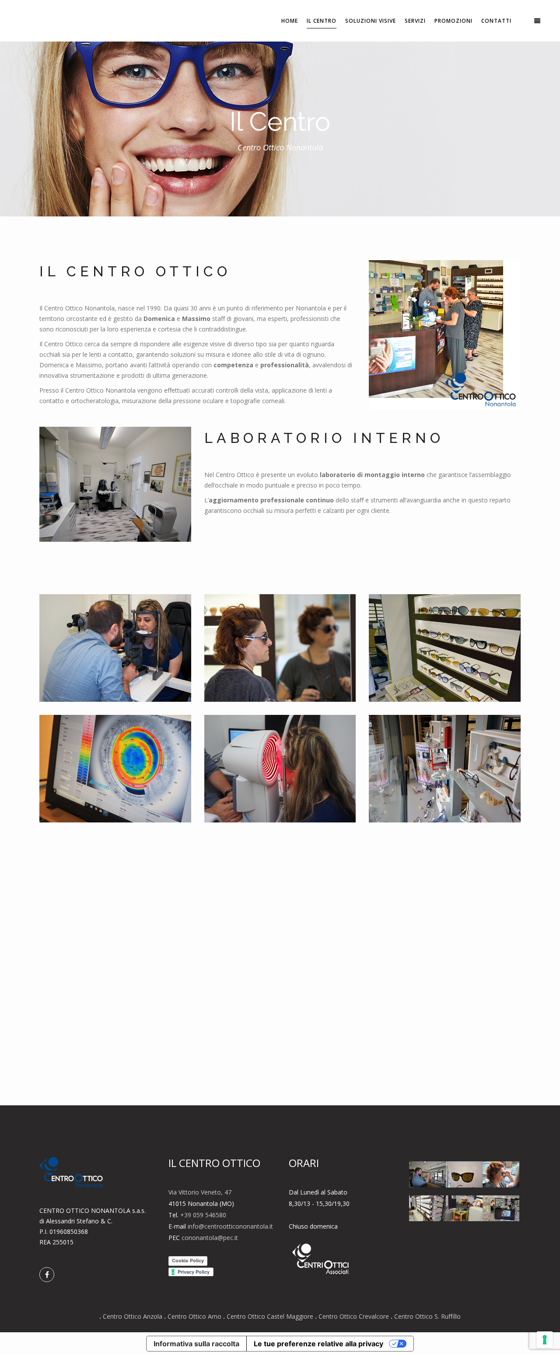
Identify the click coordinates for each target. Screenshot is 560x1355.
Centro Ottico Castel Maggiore (270, 1316)
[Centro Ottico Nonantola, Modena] (115, 648)
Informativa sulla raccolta (196, 1343)
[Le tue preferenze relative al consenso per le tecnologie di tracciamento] (544, 1339)
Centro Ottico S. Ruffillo (427, 1316)
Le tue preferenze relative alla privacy (318, 1343)
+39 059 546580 (203, 1215)
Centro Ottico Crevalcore (353, 1316)
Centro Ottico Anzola (132, 1316)
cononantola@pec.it (210, 1237)
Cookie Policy (188, 1260)
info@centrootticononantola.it (230, 1226)
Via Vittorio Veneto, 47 (199, 1192)
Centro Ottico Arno (194, 1316)
